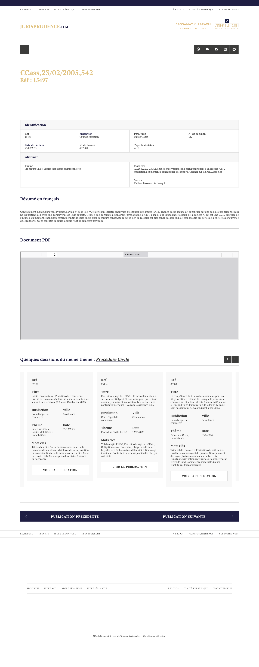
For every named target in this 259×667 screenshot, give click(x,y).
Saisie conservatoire (61, 447)
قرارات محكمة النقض (145, 168)
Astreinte (106, 456)
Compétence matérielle (199, 461)
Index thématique (65, 9)
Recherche (26, 9)
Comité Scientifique (201, 9)
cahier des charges (147, 453)
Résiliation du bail (206, 450)
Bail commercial (192, 464)
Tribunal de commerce (183, 450)
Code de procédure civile (62, 456)
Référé (123, 432)
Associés (217, 171)
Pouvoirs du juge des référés (139, 444)
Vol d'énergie (108, 444)
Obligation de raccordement (116, 447)
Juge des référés (109, 450)
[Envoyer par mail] (207, 49)
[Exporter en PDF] (216, 49)
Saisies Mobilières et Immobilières (62, 168)
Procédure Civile (34, 168)
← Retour (24, 50)
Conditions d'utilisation (154, 636)
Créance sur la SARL (200, 171)
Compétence (177, 438)
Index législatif (90, 9)
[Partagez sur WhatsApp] (198, 49)
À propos (178, 9)
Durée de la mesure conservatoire (64, 453)
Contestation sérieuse (124, 453)
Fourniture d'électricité (131, 450)
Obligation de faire (142, 447)
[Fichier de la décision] (225, 49)
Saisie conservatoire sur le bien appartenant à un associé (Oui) (190, 168)
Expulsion (176, 458)
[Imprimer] (234, 49)
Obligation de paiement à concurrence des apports (161, 171)
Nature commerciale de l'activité (199, 456)
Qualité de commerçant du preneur (189, 453)
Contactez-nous (229, 9)
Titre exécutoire (40, 447)
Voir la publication (60, 470)
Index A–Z (43, 9)
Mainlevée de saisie (68, 450)
